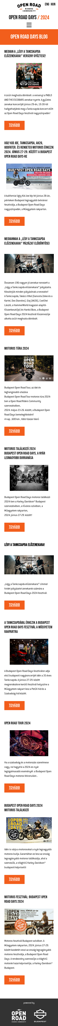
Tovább (14, 788)
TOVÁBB (14, 125)
